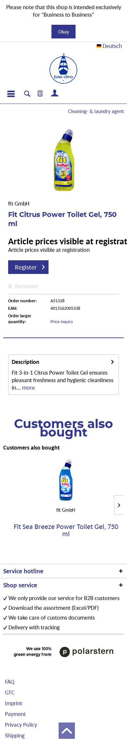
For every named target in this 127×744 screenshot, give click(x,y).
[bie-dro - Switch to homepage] (63, 68)
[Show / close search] (27, 94)
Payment (15, 714)
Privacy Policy (21, 724)
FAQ (9, 681)
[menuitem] (10, 93)
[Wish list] (40, 93)
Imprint (13, 703)
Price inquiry (61, 321)
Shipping (14, 735)
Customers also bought (31, 447)
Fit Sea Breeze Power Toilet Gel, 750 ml (66, 530)
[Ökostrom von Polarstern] (63, 651)
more (28, 387)
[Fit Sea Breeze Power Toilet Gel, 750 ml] (66, 480)
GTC (10, 692)
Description (25, 361)
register (26, 267)
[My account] (55, 93)
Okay (63, 31)
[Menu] (10, 93)
